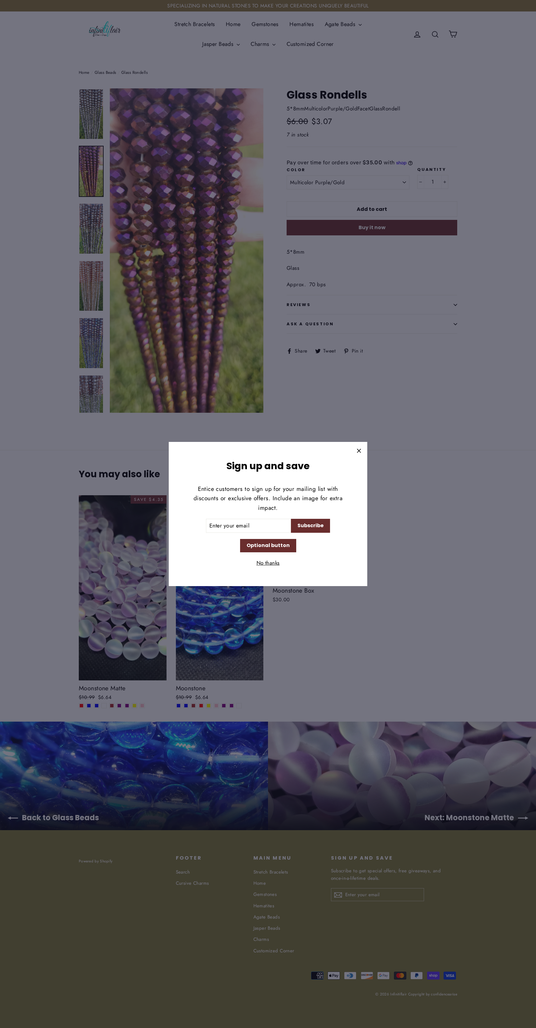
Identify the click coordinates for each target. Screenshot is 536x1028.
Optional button (268, 545)
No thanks (268, 563)
